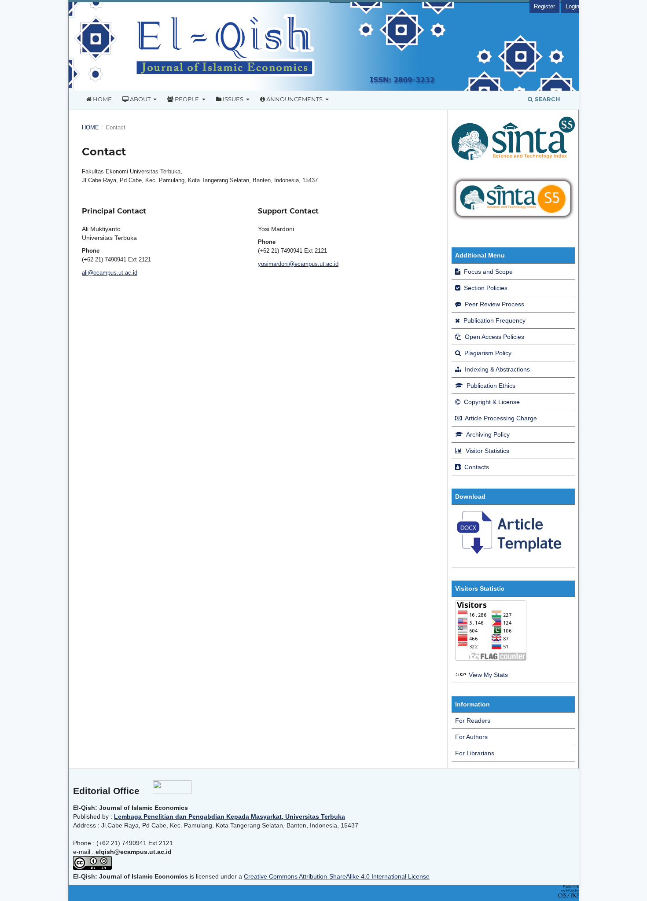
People (186, 99)
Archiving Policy (487, 434)
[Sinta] (513, 218)
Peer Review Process (493, 304)
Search (546, 99)
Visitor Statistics (486, 450)
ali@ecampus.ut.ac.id (109, 272)
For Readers (472, 720)
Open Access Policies (493, 336)
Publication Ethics (490, 385)
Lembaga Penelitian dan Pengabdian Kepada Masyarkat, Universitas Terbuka (229, 816)
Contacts (476, 467)
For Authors (471, 736)
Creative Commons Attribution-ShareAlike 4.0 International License (337, 876)
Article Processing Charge (500, 418)
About (140, 99)
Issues (233, 99)
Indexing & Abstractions (496, 369)
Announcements (294, 99)
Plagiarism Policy (487, 353)
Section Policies (484, 287)
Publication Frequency (494, 320)
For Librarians (474, 753)
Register (544, 6)
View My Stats (488, 674)
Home (102, 99)
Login (572, 6)
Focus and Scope (487, 271)
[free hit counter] (461, 674)
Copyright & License (491, 401)
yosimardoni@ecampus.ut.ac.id (298, 264)
